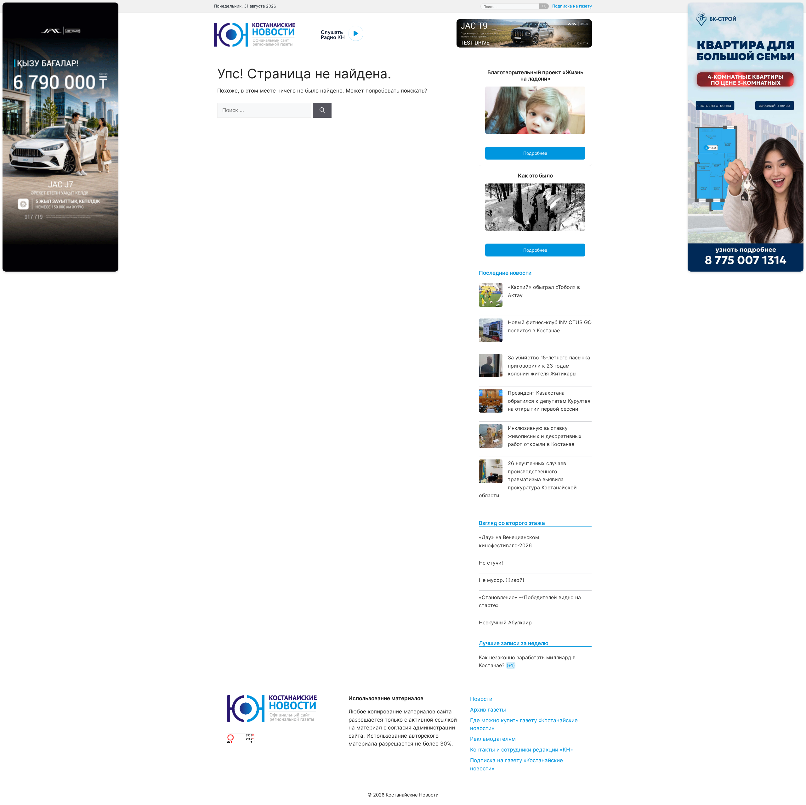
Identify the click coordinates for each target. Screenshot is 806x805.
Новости (481, 699)
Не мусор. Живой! (501, 580)
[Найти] (544, 6)
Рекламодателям (493, 739)
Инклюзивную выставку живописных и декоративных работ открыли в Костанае (545, 436)
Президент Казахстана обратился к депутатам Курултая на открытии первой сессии (549, 401)
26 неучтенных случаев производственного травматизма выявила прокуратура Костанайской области (528, 479)
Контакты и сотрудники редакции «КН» (521, 749)
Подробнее (535, 153)
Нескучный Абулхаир (505, 622)
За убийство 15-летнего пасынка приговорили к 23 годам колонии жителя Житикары (549, 365)
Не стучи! (491, 563)
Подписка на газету (572, 5)
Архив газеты (488, 709)
